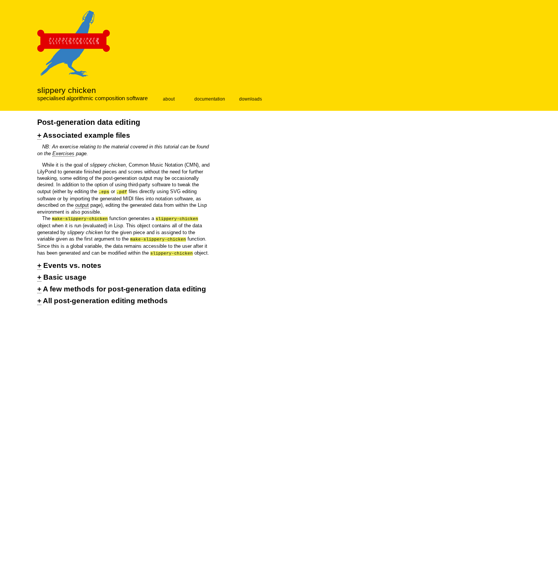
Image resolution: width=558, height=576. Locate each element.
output (82, 205)
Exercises (63, 153)
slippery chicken (66, 90)
